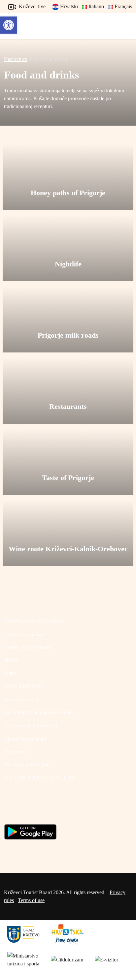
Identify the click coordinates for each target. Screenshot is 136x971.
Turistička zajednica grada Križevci (19, 23)
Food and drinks (21, 699)
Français (122, 6)
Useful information (23, 634)
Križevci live (31, 6)
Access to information (27, 764)
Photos (11, 660)
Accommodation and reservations (39, 712)
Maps (10, 673)
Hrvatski (68, 6)
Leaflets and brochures (27, 647)
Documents (16, 751)
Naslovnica (15, 59)
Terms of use (31, 900)
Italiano (95, 6)
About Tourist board (25, 739)
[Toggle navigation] (125, 26)
